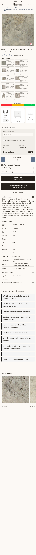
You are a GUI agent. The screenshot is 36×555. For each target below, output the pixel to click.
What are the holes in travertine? (15, 333)
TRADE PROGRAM (18, 1)
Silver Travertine (19, 8)
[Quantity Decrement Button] (3, 159)
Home (3, 8)
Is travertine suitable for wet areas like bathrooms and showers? (16, 347)
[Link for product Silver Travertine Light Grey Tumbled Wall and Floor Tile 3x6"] (15, 389)
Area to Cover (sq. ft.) (9, 131)
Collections (10, 8)
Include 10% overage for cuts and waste (15, 140)
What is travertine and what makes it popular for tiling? (16, 297)
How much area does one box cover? (16, 354)
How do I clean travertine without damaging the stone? (14, 326)
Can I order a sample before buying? (16, 359)
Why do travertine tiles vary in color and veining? (17, 339)
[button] (18, 30)
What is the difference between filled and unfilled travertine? (18, 305)
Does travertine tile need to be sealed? (17, 312)
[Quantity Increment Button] (33, 159)
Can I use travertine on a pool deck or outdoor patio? (16, 318)
